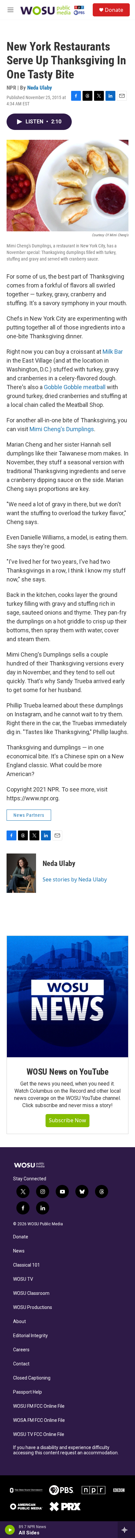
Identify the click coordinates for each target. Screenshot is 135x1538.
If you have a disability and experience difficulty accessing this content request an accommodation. (66, 1450)
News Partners (28, 815)
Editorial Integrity (30, 1335)
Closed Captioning (31, 1378)
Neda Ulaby (39, 87)
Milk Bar (113, 351)
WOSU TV (23, 1279)
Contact (21, 1363)
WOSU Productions (32, 1307)
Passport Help (27, 1392)
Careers (21, 1349)
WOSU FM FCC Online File (39, 1406)
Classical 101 (26, 1265)
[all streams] (126, 1530)
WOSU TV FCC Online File (38, 1434)
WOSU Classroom (31, 1293)
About (19, 1321)
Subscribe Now (67, 1120)
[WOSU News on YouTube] (67, 996)
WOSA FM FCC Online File (39, 1420)
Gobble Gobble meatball (75, 387)
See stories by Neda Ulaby (75, 879)
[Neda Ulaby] (21, 873)
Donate (114, 10)
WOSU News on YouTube (67, 1072)
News (19, 1251)
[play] (10, 1530)
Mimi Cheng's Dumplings (61, 429)
